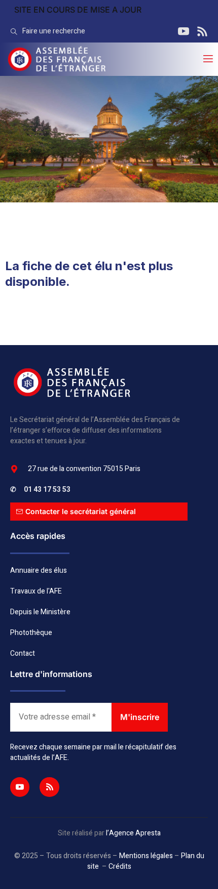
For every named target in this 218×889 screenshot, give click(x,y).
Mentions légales (146, 856)
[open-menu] (207, 59)
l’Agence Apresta (133, 833)
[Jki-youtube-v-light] (19, 786)
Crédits (119, 866)
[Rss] (49, 786)
